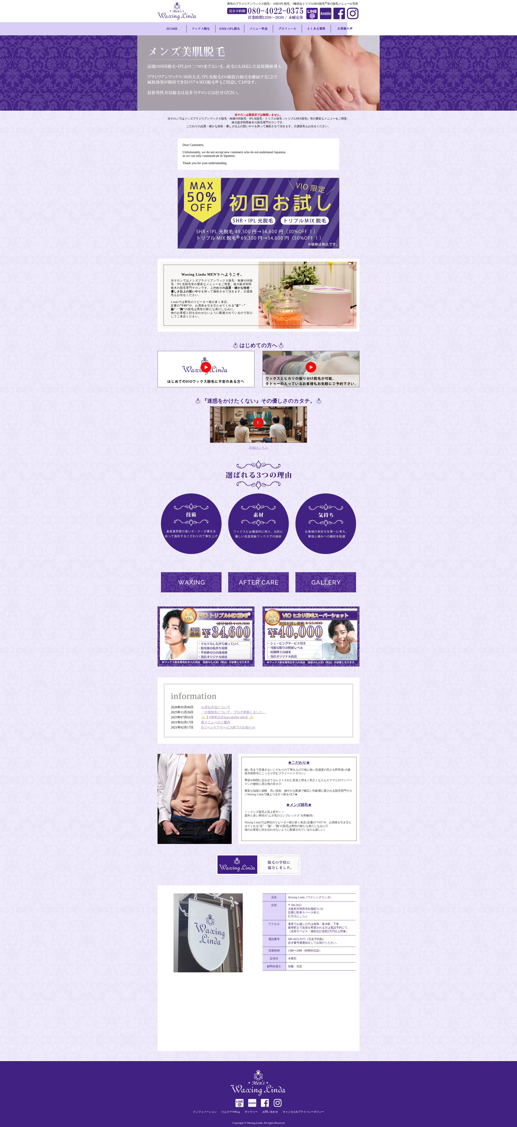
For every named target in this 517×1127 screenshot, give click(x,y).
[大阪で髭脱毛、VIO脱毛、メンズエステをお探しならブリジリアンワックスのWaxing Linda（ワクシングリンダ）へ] (180, 11)
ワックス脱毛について (191, 582)
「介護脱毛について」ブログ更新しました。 (233, 712)
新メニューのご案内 (215, 722)
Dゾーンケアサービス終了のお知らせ (228, 727)
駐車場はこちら (298, 916)
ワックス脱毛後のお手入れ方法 (258, 582)
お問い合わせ (270, 1111)
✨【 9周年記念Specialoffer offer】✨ (227, 717)
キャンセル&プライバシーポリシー (303, 1111)
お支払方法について (215, 707)
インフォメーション (205, 1111)
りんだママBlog (230, 1111)
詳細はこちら (258, 447)
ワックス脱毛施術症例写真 (325, 582)
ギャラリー (251, 1111)
